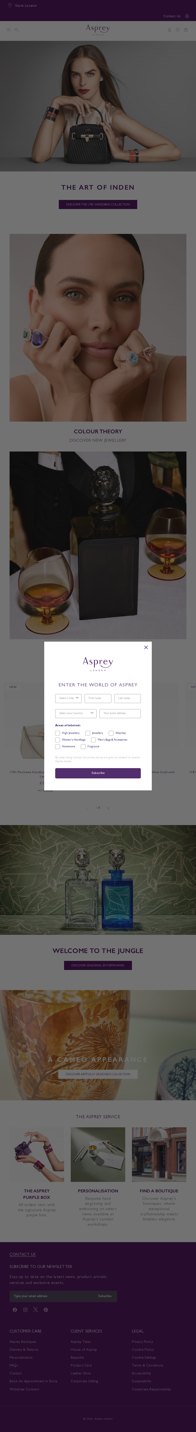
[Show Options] (77, 698)
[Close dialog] (146, 647)
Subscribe (98, 773)
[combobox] (67, 698)
